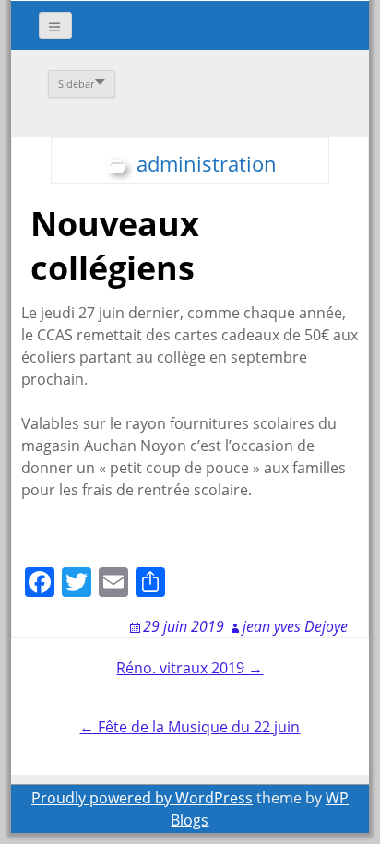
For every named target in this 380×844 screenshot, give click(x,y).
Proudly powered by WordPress (142, 798)
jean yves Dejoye (295, 626)
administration (207, 163)
